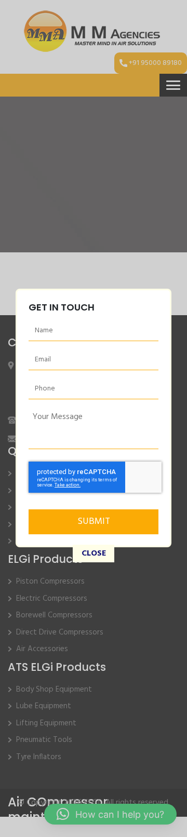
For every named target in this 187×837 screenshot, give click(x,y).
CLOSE (94, 554)
